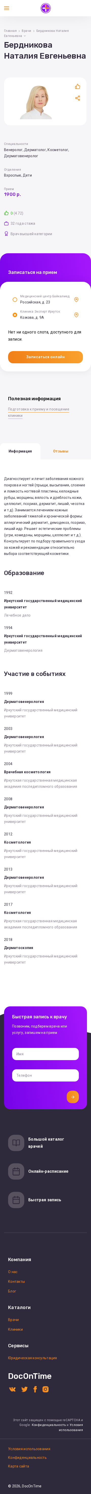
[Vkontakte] (12, 1388)
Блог (12, 1291)
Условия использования (29, 1449)
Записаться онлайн (45, 357)
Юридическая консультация (32, 1358)
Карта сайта (18, 1466)
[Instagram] (45, 1388)
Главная (10, 31)
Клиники (15, 1329)
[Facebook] (35, 1388)
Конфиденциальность (49, 1425)
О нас (12, 1272)
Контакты (16, 1281)
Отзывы (60, 451)
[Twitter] (24, 1388)
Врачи (26, 31)
